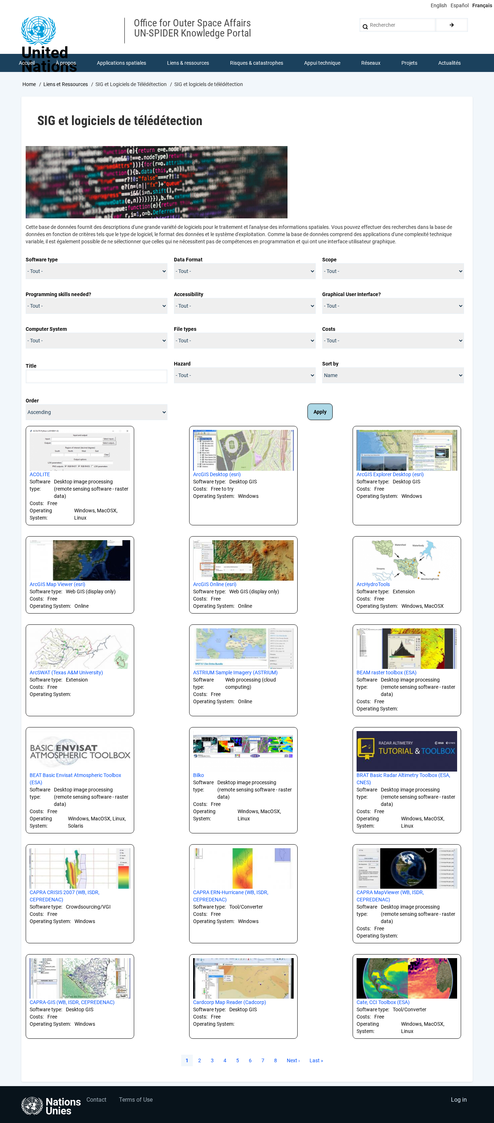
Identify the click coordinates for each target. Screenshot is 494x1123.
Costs (328, 329)
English (439, 5)
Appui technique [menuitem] (322, 63)
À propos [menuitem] (66, 63)
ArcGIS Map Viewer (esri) (57, 584)
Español (460, 5)
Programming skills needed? (58, 294)
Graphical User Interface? (351, 294)
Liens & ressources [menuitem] (188, 63)
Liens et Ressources (65, 84)
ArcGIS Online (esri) (215, 584)
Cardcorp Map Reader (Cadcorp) (229, 1002)
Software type (42, 259)
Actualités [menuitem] (449, 63)
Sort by (330, 364)
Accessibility (188, 294)
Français (482, 5)
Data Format (188, 259)
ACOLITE (40, 474)
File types (185, 329)
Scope (329, 259)
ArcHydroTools (373, 584)
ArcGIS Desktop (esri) (217, 474)
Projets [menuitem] (409, 63)
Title (31, 366)
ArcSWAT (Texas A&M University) (66, 672)
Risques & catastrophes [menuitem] (256, 63)
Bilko (198, 775)
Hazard (182, 364)
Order (32, 400)
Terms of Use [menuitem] (136, 1099)
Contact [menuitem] (96, 1099)
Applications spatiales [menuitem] (121, 63)
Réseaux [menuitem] (370, 63)
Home (29, 84)
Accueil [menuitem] (27, 63)
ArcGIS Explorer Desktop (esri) (390, 474)
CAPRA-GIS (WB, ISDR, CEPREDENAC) (72, 1002)
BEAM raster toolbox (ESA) (387, 672)
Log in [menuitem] (459, 1099)
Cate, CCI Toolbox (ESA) (383, 1002)
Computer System (46, 329)
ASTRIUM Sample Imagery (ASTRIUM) (235, 672)
